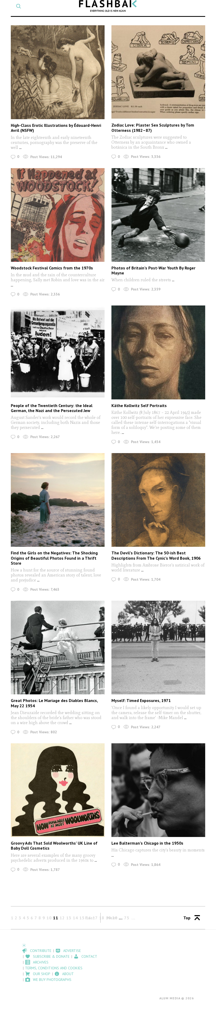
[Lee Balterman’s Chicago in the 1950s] (158, 790)
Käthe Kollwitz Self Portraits (139, 405)
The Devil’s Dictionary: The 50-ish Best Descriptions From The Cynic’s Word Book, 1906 (156, 555)
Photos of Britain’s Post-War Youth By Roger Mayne (153, 270)
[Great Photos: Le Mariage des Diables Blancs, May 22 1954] (58, 647)
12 (62, 917)
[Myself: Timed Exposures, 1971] (158, 647)
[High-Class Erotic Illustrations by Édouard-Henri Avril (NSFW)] (58, 72)
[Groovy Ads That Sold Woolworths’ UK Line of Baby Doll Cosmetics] (58, 790)
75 (126, 917)
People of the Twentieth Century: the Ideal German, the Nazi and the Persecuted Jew (51, 408)
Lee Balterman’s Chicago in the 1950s (147, 843)
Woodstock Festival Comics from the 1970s (52, 267)
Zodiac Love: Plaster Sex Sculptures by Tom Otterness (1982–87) (152, 127)
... (20, 147)
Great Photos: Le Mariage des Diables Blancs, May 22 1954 (54, 703)
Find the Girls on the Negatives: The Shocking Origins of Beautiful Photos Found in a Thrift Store (54, 557)
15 (82, 917)
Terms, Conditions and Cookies (53, 968)
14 (75, 917)
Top (186, 917)
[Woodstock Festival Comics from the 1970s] (58, 215)
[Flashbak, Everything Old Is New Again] (108, 6)
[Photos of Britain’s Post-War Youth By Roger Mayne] (158, 215)
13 (68, 917)
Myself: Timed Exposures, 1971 (141, 700)
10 (49, 917)
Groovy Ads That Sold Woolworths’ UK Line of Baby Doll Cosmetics (54, 845)
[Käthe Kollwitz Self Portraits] (158, 352)
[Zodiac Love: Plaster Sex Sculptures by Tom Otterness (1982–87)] (158, 72)
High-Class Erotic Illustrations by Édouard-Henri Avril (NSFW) (56, 128)
